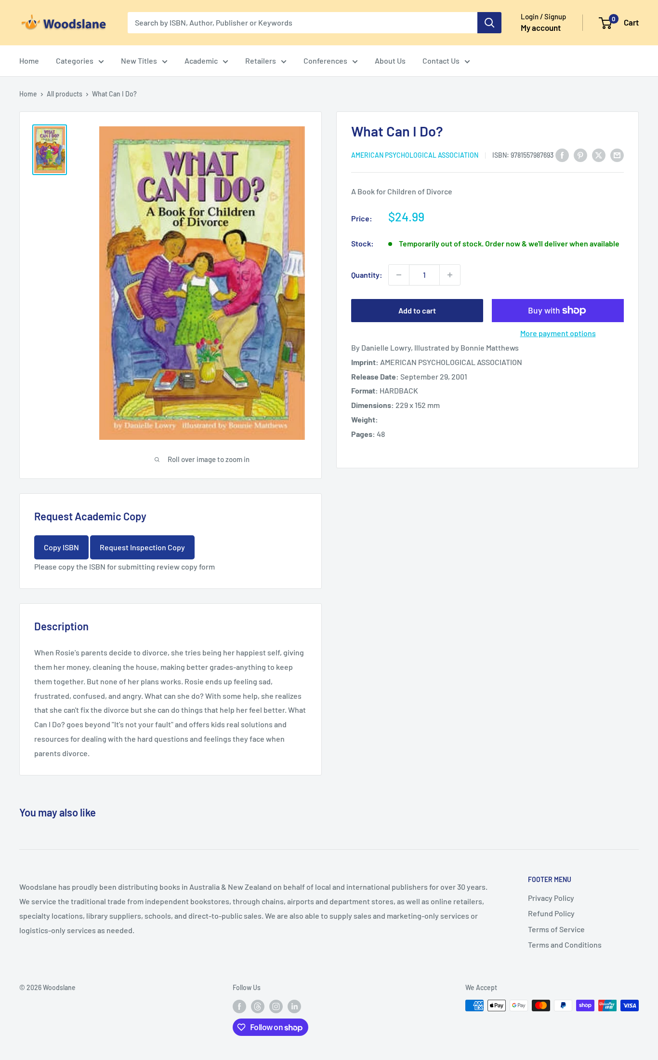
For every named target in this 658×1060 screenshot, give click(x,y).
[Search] (489, 22)
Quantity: (366, 274)
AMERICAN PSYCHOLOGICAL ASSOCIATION (414, 155)
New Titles (139, 60)
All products (64, 94)
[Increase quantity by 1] (450, 275)
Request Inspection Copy (142, 547)
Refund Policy (551, 913)
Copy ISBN (61, 547)
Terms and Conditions (565, 944)
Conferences (325, 60)
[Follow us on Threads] (257, 1006)
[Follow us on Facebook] (239, 1006)
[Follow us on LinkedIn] (294, 1006)
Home (29, 60)
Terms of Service (556, 929)
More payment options (558, 333)
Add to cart (417, 310)
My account (541, 27)
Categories (74, 60)
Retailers (260, 60)
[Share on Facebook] (562, 154)
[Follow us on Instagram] (276, 1006)
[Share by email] (617, 154)
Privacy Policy (551, 897)
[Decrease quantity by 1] (399, 275)
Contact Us (441, 60)
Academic (201, 60)
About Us (390, 60)
